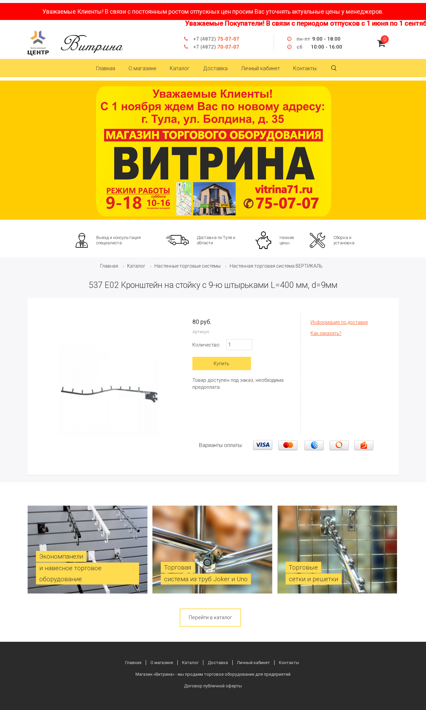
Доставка (215, 68)
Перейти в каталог (210, 617)
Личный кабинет (260, 68)
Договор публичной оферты (213, 685)
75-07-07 (216, 39)
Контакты (305, 68)
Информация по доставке (339, 322)
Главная (105, 68)
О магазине (142, 68)
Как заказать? (326, 333)
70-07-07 (216, 47)
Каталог (180, 68)
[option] (213, 150)
